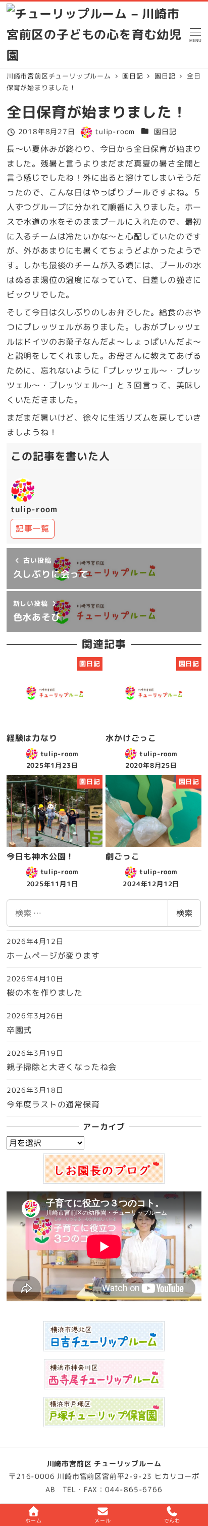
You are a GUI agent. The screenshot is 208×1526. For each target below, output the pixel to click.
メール (102, 1520)
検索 (184, 913)
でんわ (172, 1520)
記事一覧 (32, 528)
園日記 (165, 132)
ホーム (33, 1520)
